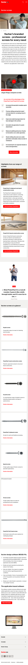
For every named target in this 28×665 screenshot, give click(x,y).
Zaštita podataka (19, 662)
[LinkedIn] (5, 656)
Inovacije (4, 30)
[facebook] (12, 656)
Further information (8, 335)
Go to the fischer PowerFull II (11, 251)
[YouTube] (10, 656)
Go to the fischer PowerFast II (11, 206)
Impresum (13, 662)
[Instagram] (2, 656)
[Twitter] (7, 656)
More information (14, 152)
